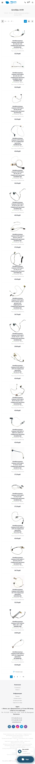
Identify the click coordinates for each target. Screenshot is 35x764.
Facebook (13, 726)
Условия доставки (17, 700)
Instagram (17, 726)
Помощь (17, 696)
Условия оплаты (17, 698)
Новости (17, 689)
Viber (25, 726)
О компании (17, 687)
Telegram (21, 726)
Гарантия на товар (17, 702)
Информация (17, 693)
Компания (17, 684)
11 (23, 676)
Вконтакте (9, 726)
